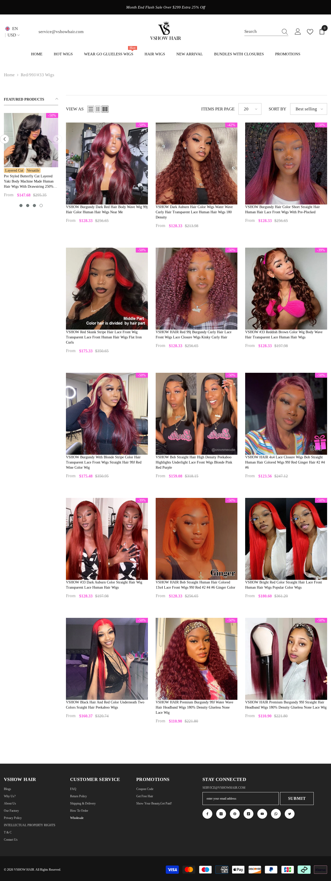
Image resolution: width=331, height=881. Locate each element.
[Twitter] (290, 814)
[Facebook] (207, 814)
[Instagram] (221, 814)
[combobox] (261, 32)
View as (75, 109)
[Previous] (4, 139)
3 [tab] (34, 205)
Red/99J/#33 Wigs (37, 74)
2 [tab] (27, 205)
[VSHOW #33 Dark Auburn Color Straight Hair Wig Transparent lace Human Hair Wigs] (107, 539)
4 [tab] (41, 205)
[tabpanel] (31, 157)
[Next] (57, 139)
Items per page (218, 109)
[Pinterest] (235, 814)
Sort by (277, 109)
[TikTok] (248, 814)
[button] (90, 109)
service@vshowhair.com (61, 31)
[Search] (266, 32)
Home (9, 74)
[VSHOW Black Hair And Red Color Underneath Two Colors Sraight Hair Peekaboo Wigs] (107, 659)
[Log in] (298, 32)
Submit (297, 798)
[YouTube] (262, 814)
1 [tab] (20, 205)
